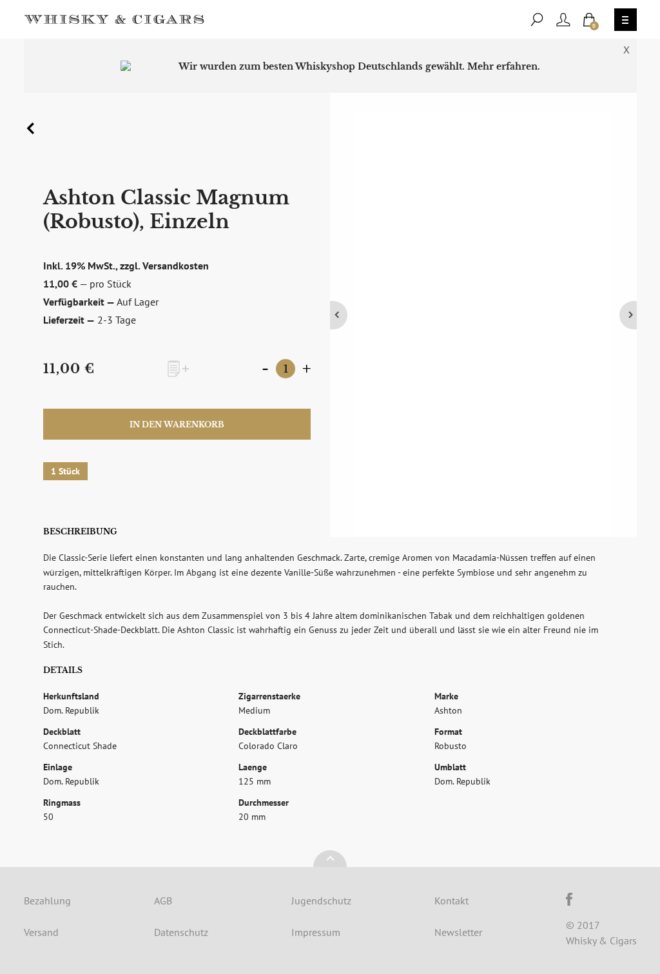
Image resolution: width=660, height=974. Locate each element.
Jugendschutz (321, 900)
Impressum (315, 932)
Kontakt (451, 900)
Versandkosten (175, 265)
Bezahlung (47, 900)
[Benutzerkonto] (563, 19)
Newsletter (458, 932)
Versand (41, 932)
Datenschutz (181, 932)
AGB (163, 900)
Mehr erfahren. (503, 66)
